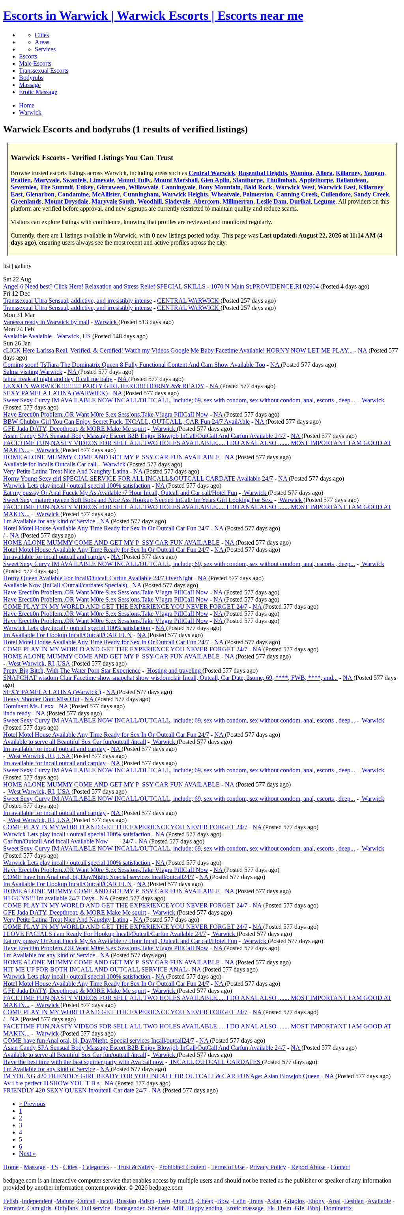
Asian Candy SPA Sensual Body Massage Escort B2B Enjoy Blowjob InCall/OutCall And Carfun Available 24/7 (144, 435)
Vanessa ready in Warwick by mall (46, 322)
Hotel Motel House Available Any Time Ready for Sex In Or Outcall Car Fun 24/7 (106, 528)
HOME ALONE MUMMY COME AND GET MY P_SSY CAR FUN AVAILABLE (111, 457)
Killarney (348, 173)
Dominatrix (338, 1208)
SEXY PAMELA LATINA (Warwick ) (52, 692)
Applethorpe (316, 180)
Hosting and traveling (174, 670)
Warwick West (294, 187)
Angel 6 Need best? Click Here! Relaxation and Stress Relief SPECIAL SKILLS (104, 286)
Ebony (316, 1201)
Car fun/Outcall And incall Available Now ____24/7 (68, 841)
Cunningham (141, 194)
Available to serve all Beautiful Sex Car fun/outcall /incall (74, 741)
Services (45, 49)
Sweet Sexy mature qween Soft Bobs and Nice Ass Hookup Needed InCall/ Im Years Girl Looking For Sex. (138, 499)
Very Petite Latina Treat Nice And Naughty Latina (65, 471)
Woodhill (150, 201)
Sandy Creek (371, 194)
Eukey (85, 187)
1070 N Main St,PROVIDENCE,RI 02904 (265, 286)
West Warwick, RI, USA (39, 663)
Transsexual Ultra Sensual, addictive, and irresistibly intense (77, 300)
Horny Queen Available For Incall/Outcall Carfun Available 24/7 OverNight (98, 578)
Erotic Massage (38, 92)
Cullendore (336, 194)
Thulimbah (281, 180)
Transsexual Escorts (43, 70)
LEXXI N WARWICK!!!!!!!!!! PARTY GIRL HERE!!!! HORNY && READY (103, 386)
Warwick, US (74, 336)
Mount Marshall (176, 180)
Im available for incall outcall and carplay (54, 556)
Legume (324, 201)
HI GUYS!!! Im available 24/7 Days (48, 898)
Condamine (73, 194)
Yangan (374, 173)
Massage (30, 84)
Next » (27, 1153)
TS (54, 1167)
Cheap (205, 1201)
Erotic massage (245, 1208)
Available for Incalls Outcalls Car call (49, 464)
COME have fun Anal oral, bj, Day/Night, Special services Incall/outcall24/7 (98, 877)
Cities (42, 35)
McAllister (106, 194)
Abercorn (206, 201)
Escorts (28, 56)
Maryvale (47, 180)
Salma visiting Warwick (32, 371)
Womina (301, 173)
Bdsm (147, 1201)
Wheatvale (225, 194)
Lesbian (354, 1201)
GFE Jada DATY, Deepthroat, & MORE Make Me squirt (74, 428)
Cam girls (39, 1208)
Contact (340, 1167)
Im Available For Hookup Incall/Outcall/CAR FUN (67, 635)
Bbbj (314, 1208)
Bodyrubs (31, 77)
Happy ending (205, 1208)
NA (363, 350)
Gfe (299, 1208)
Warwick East (336, 187)
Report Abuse (308, 1167)
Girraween (111, 187)
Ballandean (351, 180)
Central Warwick (212, 173)
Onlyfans (66, 1208)
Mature (65, 1201)
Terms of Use (228, 1167)
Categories (95, 1167)
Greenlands (26, 201)
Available (379, 1201)
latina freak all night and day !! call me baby (57, 378)
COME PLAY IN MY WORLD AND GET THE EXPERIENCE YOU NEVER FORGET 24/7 (125, 606)
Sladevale (177, 201)
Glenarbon (40, 194)
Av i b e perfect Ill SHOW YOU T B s (51, 1083)
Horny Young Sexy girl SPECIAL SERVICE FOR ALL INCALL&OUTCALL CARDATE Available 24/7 (138, 478)
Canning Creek (297, 194)
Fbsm (284, 1208)
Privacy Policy (268, 1167)
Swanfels (74, 180)
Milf (178, 1208)
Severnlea (24, 187)
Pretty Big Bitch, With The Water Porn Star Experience (71, 670)
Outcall (86, 1201)
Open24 (184, 1201)
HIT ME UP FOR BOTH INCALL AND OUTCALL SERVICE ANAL (95, 969)
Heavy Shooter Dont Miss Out (41, 699)
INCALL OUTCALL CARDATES (215, 1061)
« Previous (32, 1103)
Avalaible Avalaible (27, 336)
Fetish (10, 1201)
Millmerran (238, 201)
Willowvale (143, 187)
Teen (164, 1201)
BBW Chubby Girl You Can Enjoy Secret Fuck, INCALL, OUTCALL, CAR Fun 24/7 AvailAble (126, 421)
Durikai (300, 201)
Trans (256, 1201)
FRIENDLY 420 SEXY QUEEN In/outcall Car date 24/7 (75, 1090)
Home (11, 1167)
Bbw (223, 1201)
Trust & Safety (136, 1167)
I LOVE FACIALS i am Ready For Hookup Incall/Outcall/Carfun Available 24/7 (104, 933)
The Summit (56, 187)
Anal (334, 1201)
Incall (106, 1201)
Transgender (129, 1208)
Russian (126, 1201)
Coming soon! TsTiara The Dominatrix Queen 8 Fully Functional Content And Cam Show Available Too (134, 364)
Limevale (102, 180)
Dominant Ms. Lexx (28, 706)
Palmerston (258, 194)
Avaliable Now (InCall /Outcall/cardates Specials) (65, 585)
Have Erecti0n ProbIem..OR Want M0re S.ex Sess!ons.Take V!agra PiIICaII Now (105, 414)
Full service (95, 1208)
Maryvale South (113, 201)
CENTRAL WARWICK (189, 300)
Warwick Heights (185, 194)
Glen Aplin (215, 180)
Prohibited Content (182, 1167)
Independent (37, 1201)
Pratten (21, 180)
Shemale (158, 1208)
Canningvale (178, 187)
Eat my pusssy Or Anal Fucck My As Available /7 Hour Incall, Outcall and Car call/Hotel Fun (120, 492)
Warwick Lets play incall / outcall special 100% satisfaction (76, 485)
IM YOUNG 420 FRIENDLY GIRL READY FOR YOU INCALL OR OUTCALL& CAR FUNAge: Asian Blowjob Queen (161, 1076)
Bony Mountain (219, 187)
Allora (324, 173)
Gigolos (295, 1201)
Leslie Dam (271, 201)
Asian (274, 1201)
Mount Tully (134, 180)
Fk (270, 1208)
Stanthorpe (248, 180)
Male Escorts (35, 63)
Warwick (106, 322)
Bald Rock (258, 187)
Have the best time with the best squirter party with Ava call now (83, 1061)
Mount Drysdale (66, 201)
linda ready (17, 713)
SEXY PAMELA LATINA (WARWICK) (55, 393)
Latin (239, 1201)
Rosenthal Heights (262, 173)
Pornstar (13, 1208)
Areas (42, 42)
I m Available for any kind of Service (49, 521)
